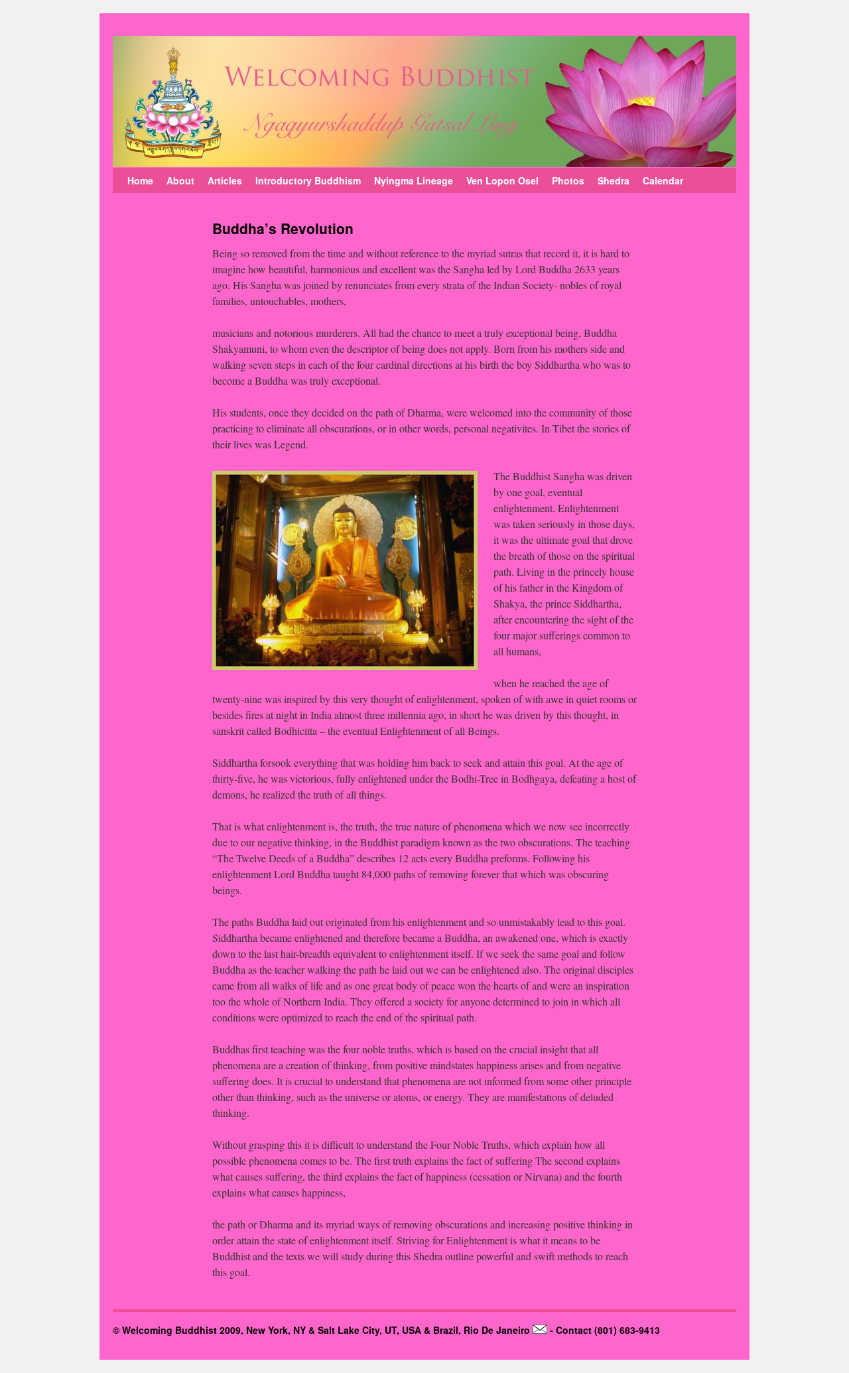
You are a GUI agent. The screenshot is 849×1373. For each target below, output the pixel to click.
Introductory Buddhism (308, 180)
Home (140, 180)
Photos (568, 180)
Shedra (613, 180)
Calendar (663, 180)
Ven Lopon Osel (502, 180)
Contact (574, 1330)
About (180, 180)
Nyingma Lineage (413, 180)
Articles (225, 180)
